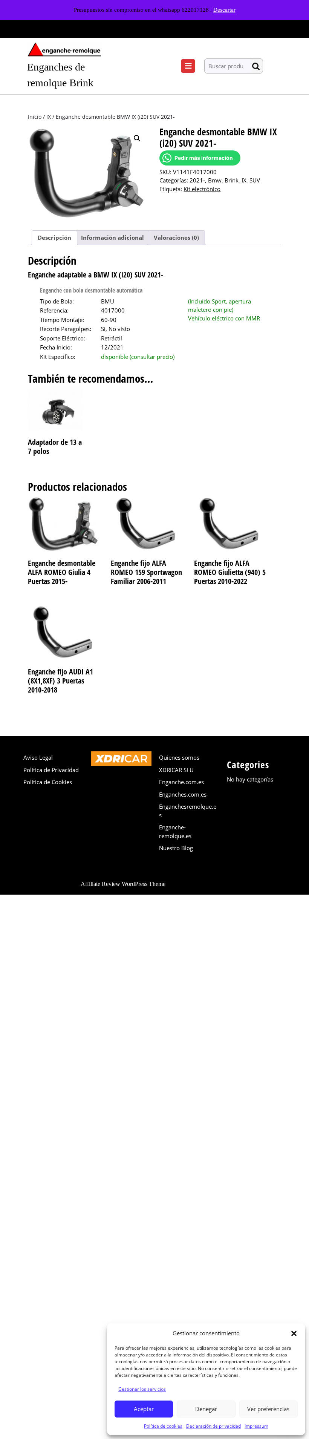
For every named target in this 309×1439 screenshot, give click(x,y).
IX (48, 116)
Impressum (256, 1426)
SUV (254, 180)
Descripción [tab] (54, 237)
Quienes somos (179, 757)
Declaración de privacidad (213, 1426)
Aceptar (144, 1409)
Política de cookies (163, 1426)
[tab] (188, 66)
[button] (294, 1333)
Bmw (215, 180)
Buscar (257, 66)
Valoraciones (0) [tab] (176, 237)
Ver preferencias (268, 1409)
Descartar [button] (224, 10)
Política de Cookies (47, 782)
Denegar (206, 1409)
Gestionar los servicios (142, 1389)
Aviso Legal (38, 757)
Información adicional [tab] (112, 237)
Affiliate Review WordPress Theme (123, 884)
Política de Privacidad (51, 770)
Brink (232, 180)
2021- (197, 180)
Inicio (34, 116)
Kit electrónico (202, 189)
